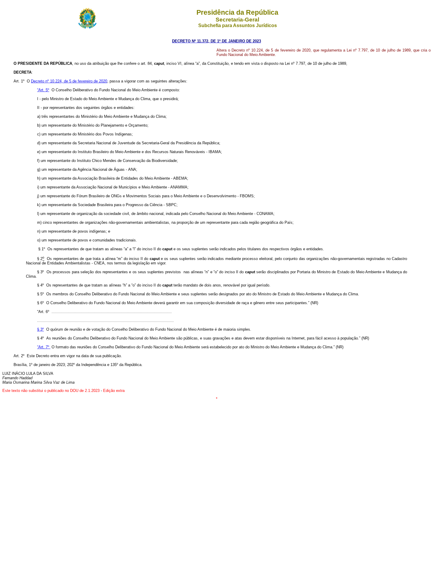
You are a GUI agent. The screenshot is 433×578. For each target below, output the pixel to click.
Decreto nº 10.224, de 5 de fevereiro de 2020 (69, 81)
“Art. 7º (43, 347)
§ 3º (40, 329)
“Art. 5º (43, 90)
